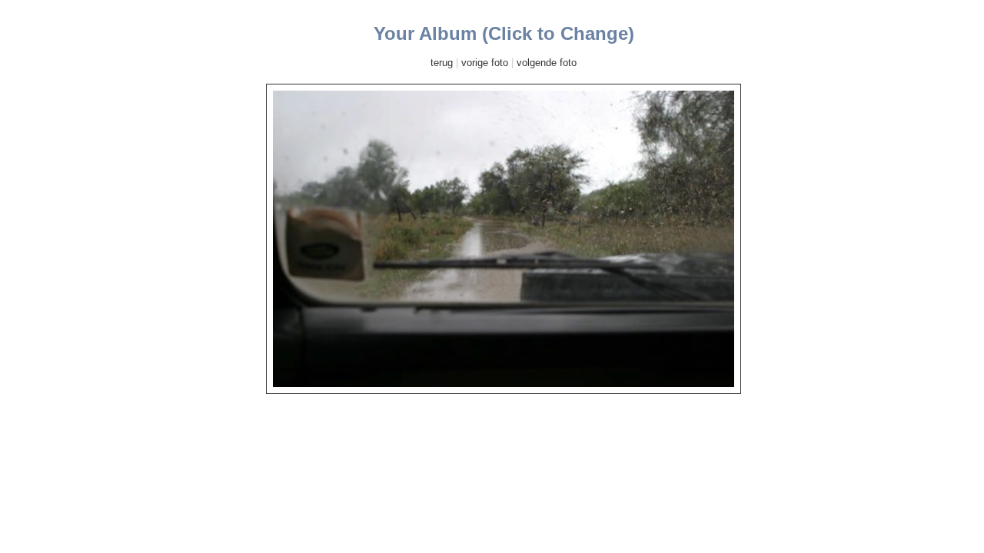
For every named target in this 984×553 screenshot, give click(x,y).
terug (441, 62)
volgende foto (547, 62)
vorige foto (484, 62)
